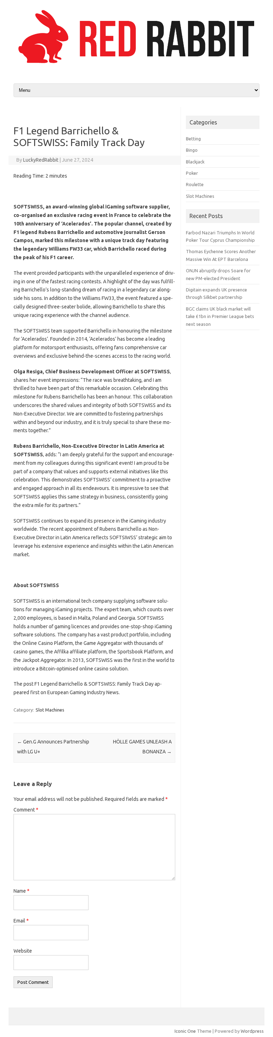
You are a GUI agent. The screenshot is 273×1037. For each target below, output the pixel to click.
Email (21, 921)
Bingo (192, 149)
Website (23, 951)
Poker (192, 173)
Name (22, 891)
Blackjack (195, 161)
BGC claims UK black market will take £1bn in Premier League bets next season (220, 316)
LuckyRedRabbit (40, 160)
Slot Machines (50, 709)
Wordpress (252, 1030)
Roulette (195, 184)
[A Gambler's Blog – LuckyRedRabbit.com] (136, 65)
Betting (193, 138)
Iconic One (185, 1030)
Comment (26, 810)
